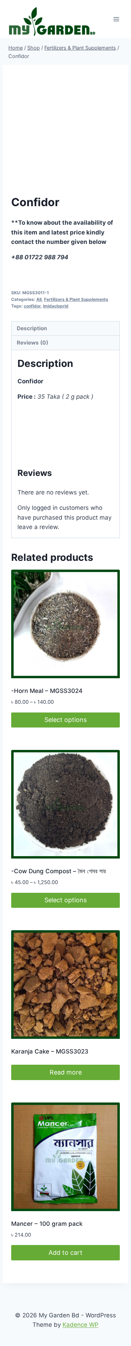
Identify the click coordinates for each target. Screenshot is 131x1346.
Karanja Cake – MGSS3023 (49, 1051)
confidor (32, 306)
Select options (65, 719)
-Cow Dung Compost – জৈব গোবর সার (58, 871)
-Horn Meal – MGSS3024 (46, 690)
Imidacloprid (55, 306)
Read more (66, 1072)
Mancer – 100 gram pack (46, 1223)
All (39, 299)
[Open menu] (116, 19)
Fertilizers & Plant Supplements (76, 299)
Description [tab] (32, 328)
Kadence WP (81, 1324)
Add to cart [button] (65, 1252)
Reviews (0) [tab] (32, 342)
